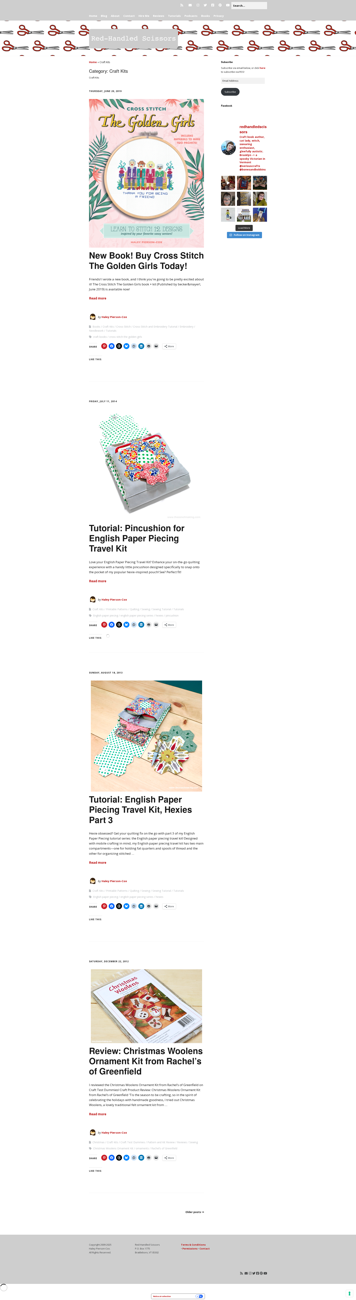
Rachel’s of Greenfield (164, 1148)
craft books (100, 337)
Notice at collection (162, 1296)
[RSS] (183, 5)
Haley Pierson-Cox (114, 317)
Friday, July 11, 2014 (103, 401)
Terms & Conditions (193, 1244)
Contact (129, 16)
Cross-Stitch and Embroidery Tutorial (155, 326)
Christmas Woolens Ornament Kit (113, 1148)
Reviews (158, 16)
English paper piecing (105, 615)
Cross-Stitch (123, 326)
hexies (159, 615)
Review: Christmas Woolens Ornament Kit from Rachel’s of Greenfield (146, 1060)
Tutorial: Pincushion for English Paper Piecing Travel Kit (136, 538)
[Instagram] (198, 5)
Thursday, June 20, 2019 (105, 91)
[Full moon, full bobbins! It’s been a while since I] (260, 215)
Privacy (219, 16)
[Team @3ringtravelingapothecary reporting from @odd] (260, 183)
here (262, 68)
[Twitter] (205, 5)
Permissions (189, 1248)
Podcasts (190, 16)
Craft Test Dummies (133, 1142)
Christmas (99, 1142)
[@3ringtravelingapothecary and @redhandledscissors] (228, 183)
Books (205, 16)
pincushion (172, 615)
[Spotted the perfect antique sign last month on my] (244, 199)
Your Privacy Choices (184, 1296)
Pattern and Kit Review (161, 1142)
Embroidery (186, 326)
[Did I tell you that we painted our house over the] (244, 215)
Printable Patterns (117, 609)
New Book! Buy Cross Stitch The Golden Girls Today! (146, 260)
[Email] (190, 5)
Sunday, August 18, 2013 (106, 672)
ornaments (142, 1148)
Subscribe (230, 91)
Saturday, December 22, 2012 (109, 961)
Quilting (134, 609)
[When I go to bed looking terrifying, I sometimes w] (228, 199)
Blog (104, 16)
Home (93, 16)
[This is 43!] (260, 199)
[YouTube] (227, 5)
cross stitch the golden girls (125, 337)
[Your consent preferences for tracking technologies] (349, 1293)
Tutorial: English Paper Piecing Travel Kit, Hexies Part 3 (140, 809)
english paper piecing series (137, 615)
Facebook (226, 105)
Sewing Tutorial (161, 609)
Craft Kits (108, 326)
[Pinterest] (220, 5)
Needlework (96, 330)
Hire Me (144, 16)
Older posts (193, 1212)
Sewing (145, 609)
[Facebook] (213, 5)
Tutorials (174, 16)
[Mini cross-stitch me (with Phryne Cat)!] (228, 215)
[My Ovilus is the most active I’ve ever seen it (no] (244, 183)
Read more (97, 298)
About (115, 16)
